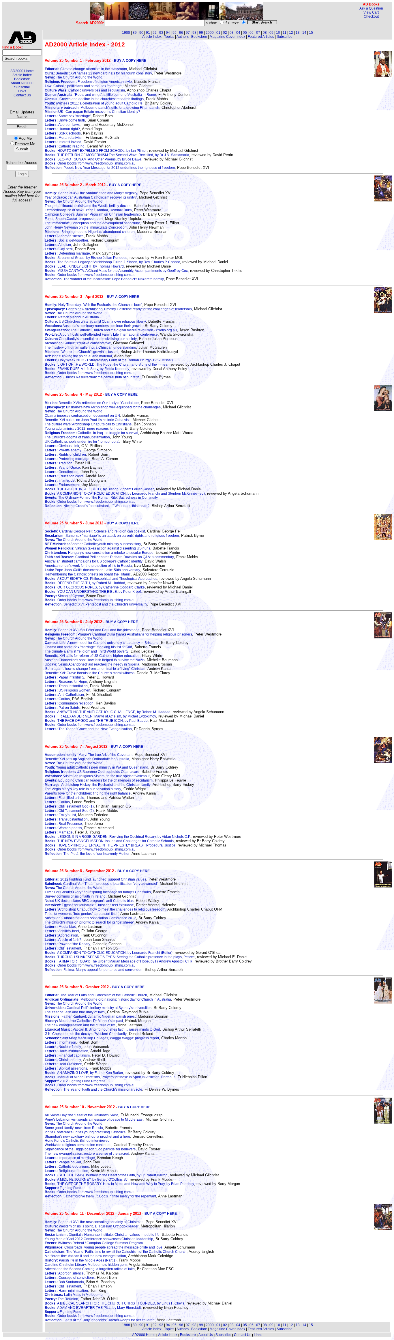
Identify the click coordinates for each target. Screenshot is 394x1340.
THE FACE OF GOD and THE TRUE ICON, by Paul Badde (96, 721)
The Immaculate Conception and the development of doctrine (92, 223)
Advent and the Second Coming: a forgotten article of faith (90, 1269)
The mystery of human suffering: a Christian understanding (90, 347)
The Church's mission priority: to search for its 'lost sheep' (89, 922)
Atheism (58, 245)
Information (60, 1042)
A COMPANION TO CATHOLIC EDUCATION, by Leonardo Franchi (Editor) (108, 953)
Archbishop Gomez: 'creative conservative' (78, 343)
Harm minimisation (66, 1291)
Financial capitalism (67, 1055)
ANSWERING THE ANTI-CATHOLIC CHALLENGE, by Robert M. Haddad (107, 712)
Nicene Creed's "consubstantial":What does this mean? (97, 506)
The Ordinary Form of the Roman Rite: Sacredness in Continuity (101, 498)
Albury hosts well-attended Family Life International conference (101, 334)
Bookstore (22, 79)
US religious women (67, 690)
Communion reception (69, 703)
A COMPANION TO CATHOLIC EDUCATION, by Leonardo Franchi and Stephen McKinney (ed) (125, 493)
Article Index (22, 75)
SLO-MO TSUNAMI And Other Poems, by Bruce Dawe (93, 159)
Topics (169, 37)
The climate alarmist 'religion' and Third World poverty (86, 651)
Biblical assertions (66, 1068)
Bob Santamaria (64, 1282)
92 (155, 33)
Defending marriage (67, 253)
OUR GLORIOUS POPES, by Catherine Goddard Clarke (95, 587)
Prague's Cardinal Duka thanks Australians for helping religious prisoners (118, 634)
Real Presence (63, 824)
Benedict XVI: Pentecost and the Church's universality (96, 604)
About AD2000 (22, 83)
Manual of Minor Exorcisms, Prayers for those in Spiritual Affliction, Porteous (110, 1077)
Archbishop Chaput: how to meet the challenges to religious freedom (105, 909)
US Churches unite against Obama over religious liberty (95, 321)
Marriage (59, 832)
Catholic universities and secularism (85, 90)
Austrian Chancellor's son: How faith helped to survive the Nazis (95, 660)
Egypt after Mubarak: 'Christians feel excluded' (89, 905)
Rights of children (65, 455)
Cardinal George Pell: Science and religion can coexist (95, 531)
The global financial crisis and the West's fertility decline (88, 206)
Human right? (62, 129)
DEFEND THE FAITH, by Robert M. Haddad (85, 583)
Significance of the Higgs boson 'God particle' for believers (90, 1149)
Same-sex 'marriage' (68, 116)
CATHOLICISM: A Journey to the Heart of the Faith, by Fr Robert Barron (106, 1175)
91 (148, 33)
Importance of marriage (70, 1158)
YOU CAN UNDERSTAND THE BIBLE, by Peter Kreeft (93, 592)
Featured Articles (261, 37)
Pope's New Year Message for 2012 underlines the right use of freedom (110, 168)
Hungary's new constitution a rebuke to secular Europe (99, 553)
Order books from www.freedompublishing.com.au (90, 163)
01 (218, 33)
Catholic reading (65, 146)
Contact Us (22, 95)
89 (135, 33)
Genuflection (61, 472)
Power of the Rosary (67, 944)
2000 (210, 33)
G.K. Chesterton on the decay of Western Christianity (86, 1034)
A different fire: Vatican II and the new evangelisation (85, 1256)
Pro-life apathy (63, 450)
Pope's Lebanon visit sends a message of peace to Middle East (94, 1119)
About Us (205, 1335)
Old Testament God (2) (69, 811)
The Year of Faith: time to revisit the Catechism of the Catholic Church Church (116, 1252)
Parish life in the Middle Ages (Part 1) (81, 1260)
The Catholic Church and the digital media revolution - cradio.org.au (111, 330)
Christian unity (63, 1060)
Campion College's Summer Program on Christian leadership (93, 214)
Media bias (60, 927)
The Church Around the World (73, 77)
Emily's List (60, 815)
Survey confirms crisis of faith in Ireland (75, 896)
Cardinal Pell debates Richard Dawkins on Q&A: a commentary (109, 557)
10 (278, 33)
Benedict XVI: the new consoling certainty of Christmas (94, 1222)
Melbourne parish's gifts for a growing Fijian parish (102, 108)
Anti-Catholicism (64, 695)
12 (291, 33)
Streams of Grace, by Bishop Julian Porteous (86, 258)
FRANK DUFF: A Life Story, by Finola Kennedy (87, 369)
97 (188, 33)
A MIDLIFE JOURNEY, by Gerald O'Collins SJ (86, 1180)
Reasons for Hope (66, 682)
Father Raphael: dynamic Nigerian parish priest (90, 1016)
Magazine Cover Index (227, 37)
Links (22, 91)
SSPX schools (63, 133)
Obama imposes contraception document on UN (82, 416)
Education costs (64, 476)
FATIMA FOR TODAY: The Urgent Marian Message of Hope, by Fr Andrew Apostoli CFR (118, 961)
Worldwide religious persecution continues (78, 1145)
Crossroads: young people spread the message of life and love (103, 1247)
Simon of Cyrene (64, 596)
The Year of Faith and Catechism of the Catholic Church (96, 995)
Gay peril (59, 249)
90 (141, 33)
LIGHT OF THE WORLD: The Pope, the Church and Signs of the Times (106, 364)
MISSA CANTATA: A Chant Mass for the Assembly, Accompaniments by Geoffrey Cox (116, 271)
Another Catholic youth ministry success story (93, 544)
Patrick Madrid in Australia (72, 317)
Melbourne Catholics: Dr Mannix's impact (84, 1021)
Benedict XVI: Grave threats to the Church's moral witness (89, 673)
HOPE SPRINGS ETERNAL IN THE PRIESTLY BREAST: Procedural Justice (110, 845)
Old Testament (63, 948)
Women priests (63, 828)
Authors (183, 37)
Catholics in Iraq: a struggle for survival (91, 433)
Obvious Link (62, 446)
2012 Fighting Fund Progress (75, 1081)
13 (298, 33)
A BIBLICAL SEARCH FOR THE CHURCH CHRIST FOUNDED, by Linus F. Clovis (114, 1303)
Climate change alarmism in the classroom (86, 69)
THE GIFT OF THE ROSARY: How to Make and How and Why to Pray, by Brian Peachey (119, 1184)
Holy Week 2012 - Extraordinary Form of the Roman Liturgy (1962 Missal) (109, 360)
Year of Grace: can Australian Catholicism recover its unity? (91, 197)
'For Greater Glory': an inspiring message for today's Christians (98, 892)
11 (284, 33)
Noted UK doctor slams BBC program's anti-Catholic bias (89, 901)
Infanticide (60, 481)
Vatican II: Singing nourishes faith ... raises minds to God (102, 1029)
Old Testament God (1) (69, 806)
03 (232, 33)
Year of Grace (62, 468)
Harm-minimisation (66, 1051)
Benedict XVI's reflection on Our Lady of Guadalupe (92, 403)
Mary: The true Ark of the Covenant (88, 755)
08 (265, 33)
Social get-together (66, 240)
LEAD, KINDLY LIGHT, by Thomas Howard (84, 266)
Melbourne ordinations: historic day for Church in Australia (108, 999)
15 (311, 33)
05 (245, 33)
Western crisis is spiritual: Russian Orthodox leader (91, 1226)
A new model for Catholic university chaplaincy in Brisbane (102, 643)
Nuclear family (63, 1047)
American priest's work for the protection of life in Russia (88, 566)
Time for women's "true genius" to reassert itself (81, 914)
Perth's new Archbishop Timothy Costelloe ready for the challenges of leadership (118, 309)
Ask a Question (371, 8)
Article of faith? (63, 940)
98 (194, 33)
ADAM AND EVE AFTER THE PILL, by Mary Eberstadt (93, 1308)
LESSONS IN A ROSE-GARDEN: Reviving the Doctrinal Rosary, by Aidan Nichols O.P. (118, 837)
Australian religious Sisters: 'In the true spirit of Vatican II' (97, 776)
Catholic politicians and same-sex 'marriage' (83, 86)
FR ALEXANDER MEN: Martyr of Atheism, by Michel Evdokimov (100, 716)
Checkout (371, 16)
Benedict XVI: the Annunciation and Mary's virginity (91, 193)
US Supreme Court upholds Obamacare (92, 772)
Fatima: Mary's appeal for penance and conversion (93, 970)
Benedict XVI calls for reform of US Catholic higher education (92, 656)
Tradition (58, 463)
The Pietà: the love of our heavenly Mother (87, 854)
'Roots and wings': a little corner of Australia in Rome (100, 95)
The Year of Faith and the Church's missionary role (93, 1089)
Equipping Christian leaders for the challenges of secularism (99, 780)
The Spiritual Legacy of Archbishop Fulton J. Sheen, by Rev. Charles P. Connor (112, 262)
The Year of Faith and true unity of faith (75, 1012)
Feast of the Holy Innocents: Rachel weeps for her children (100, 1320)
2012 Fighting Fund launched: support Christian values (95, 879)
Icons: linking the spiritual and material (78, 356)
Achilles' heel (62, 931)
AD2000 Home (22, 71)
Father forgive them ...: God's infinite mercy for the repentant (100, 1196)
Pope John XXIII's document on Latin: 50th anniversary (92, 570)
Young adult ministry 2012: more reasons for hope (84, 429)
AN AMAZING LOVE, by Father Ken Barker (84, 1073)
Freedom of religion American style (88, 82)
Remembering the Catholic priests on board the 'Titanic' (88, 574)
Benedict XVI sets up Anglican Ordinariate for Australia (87, 759)
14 (304, 33)
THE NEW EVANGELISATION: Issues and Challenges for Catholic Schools (109, 841)
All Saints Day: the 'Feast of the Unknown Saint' (81, 1115)
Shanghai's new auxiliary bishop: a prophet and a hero (87, 1137)
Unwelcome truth (65, 120)
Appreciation (61, 935)
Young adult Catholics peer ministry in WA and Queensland (96, 767)
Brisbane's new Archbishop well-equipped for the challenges (103, 407)
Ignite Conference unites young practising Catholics (85, 1132)
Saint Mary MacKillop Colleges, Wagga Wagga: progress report (102, 1038)
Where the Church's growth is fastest (81, 352)
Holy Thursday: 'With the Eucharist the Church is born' (93, 305)
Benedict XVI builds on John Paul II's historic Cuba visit (87, 420)
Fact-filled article (64, 798)
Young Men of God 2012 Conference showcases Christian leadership (99, 1239)
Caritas (57, 699)
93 (161, 33)
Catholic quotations (67, 1167)
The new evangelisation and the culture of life (80, 1025)
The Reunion (61, 1299)
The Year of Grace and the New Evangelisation (88, 729)
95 (174, 33)
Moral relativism (64, 138)
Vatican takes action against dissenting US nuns (97, 548)
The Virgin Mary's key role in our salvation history (83, 789)
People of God (63, 1162)
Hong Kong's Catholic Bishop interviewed (77, 1141)
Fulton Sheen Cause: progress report (74, 219)
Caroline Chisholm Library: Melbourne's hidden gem (86, 1265)
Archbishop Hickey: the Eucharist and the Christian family (98, 785)
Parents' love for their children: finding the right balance (88, 793)
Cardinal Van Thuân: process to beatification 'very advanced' (101, 884)
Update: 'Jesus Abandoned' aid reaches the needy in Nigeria (92, 664)
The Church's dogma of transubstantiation (77, 437)
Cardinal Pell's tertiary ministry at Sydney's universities (98, 1008)
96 (181, 33)
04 (238, 33)
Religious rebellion (66, 1171)
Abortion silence (64, 236)
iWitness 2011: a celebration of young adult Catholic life (93, 103)
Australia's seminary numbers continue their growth (93, 326)
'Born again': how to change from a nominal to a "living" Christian (95, 669)
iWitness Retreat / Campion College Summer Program (94, 1243)
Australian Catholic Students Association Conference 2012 (90, 918)
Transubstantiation (66, 686)
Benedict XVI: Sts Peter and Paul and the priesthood (92, 630)
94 (168, 33)
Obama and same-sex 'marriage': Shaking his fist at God (88, 647)
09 (271, 33)
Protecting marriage (67, 459)
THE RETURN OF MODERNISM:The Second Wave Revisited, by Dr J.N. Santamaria (117, 155)
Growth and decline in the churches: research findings (94, 99)
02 (225, 33)
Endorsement (62, 485)
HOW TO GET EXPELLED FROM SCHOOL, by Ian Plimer (96, 151)
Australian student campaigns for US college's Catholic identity (93, 561)
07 (258, 33)
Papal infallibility (64, 677)
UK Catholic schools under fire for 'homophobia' (82, 442)
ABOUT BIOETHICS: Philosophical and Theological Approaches (101, 579)
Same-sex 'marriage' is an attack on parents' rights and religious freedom (112, 536)
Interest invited (63, 142)
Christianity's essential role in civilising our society (91, 339)
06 (251, 33)
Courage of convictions (70, 1278)
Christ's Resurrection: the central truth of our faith (92, 377)
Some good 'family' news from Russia (74, 1128)
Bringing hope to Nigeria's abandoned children (90, 232)
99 (201, 33)
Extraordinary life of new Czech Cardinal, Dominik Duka (88, 210)
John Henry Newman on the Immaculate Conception (86, 227)
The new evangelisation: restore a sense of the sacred (87, 1154)
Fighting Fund (63, 1188)
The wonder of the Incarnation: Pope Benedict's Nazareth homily (104, 279)
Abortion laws (62, 125)
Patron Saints (62, 708)
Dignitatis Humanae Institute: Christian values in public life (102, 1235)
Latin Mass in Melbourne (74, 1295)
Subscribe (22, 87)
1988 (126, 33)
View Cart (371, 12)
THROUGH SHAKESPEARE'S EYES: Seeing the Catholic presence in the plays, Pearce (120, 957)
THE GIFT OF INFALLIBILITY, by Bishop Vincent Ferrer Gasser (99, 489)
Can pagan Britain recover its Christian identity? (92, 112)
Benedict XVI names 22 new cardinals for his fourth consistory (98, 73)
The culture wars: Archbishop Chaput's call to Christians (88, 424)
